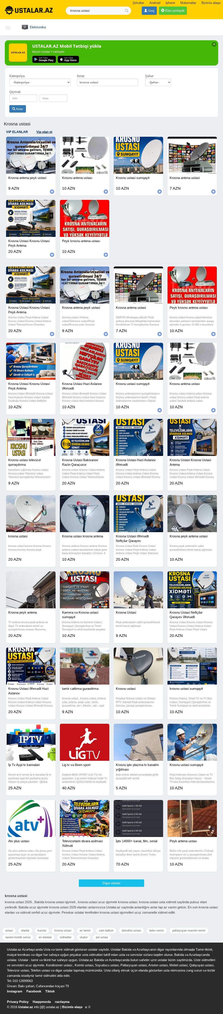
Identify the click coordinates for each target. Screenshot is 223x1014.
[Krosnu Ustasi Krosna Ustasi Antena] (192, 424)
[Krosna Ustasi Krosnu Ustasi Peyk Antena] (31, 272)
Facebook (33, 991)
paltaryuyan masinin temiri (188, 930)
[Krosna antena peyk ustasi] (84, 272)
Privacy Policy (18, 1002)
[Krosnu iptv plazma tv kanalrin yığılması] (138, 729)
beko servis (156, 930)
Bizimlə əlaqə (210, 3)
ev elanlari (45, 937)
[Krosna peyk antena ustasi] (192, 500)
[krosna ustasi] (31, 500)
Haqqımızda (42, 1002)
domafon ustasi (131, 930)
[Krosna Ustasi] (138, 576)
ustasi (9, 930)
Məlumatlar (188, 3)
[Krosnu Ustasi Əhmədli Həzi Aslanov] (31, 653)
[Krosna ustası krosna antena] (84, 500)
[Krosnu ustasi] (138, 653)
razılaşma (62, 1002)
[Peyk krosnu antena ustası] (192, 272)
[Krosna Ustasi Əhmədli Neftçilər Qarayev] (138, 500)
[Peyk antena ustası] (192, 805)
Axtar (19, 109)
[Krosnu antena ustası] (192, 348)
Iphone (170, 3)
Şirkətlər (138, 3)
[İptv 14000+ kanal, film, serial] (138, 805)
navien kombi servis (17, 937)
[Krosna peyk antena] (31, 576)
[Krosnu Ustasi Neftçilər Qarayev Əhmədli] (192, 576)
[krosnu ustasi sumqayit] (192, 653)
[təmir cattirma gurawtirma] (84, 653)
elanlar (25, 930)
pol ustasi (102, 937)
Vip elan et (44, 132)
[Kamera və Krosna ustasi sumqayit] (84, 576)
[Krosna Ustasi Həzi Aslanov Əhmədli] (84, 348)
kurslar (42, 930)
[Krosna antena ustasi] (138, 272)
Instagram (14, 991)
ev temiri (85, 930)
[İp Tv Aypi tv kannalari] (31, 729)
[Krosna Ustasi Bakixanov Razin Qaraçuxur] (84, 424)
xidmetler (65, 937)
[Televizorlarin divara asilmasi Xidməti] (84, 805)
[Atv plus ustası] (31, 805)
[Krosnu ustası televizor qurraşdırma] (31, 424)
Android (154, 3)
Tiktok (50, 991)
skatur (84, 937)
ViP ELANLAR (17, 132)
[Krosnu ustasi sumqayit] (138, 348)
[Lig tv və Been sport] (84, 729)
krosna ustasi (62, 930)
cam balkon (106, 930)
